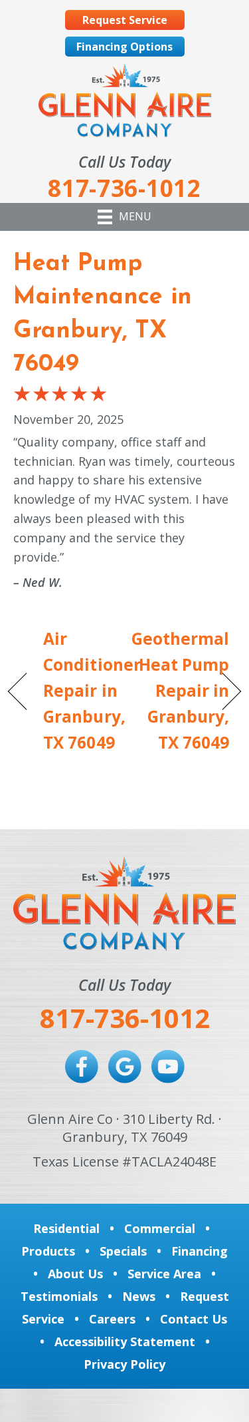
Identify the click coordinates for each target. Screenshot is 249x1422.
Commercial (159, 1228)
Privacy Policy (124, 1364)
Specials (123, 1251)
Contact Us (193, 1319)
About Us (75, 1274)
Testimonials (59, 1296)
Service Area (164, 1274)
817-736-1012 (125, 1017)
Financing (199, 1251)
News (138, 1296)
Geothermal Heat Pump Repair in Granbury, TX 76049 (180, 690)
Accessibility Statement (124, 1341)
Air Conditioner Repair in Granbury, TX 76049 (92, 690)
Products (48, 1251)
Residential (66, 1228)
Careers (112, 1319)
